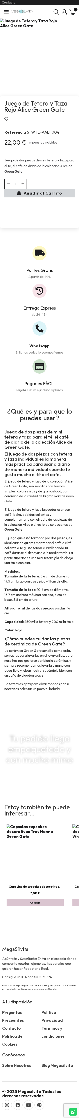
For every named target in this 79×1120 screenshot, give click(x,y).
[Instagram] (7, 1105)
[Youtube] (28, 1105)
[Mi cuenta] (64, 12)
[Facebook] (18, 1105)
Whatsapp (39, 345)
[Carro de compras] (72, 12)
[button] (56, 12)
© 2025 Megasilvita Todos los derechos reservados (31, 1093)
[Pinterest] (39, 1105)
